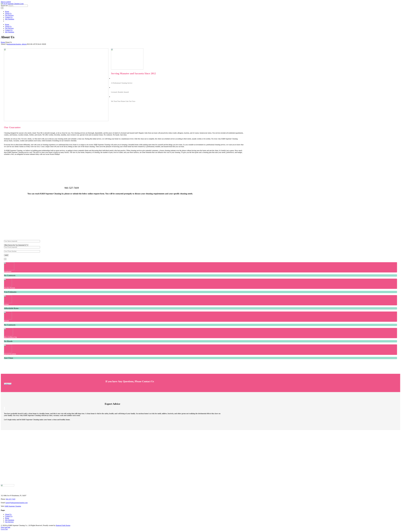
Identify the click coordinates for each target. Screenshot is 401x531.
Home (7, 518)
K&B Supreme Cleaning (13, 506)
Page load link (5, 527)
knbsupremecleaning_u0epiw (17, 44)
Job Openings (9, 520)
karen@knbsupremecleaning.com (17, 503)
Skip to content (6, 2)
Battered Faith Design (63, 525)
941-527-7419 (10, 499)
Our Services (9, 522)
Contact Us (8, 516)
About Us (8, 514)
